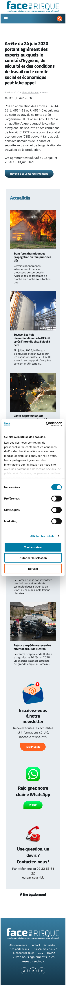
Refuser (33, 568)
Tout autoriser (33, 547)
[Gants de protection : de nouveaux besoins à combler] (33, 375)
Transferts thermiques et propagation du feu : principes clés (32, 257)
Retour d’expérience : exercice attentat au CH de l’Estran (32, 647)
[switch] (56, 498)
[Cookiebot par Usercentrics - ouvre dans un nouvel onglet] (46, 424)
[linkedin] (33, 970)
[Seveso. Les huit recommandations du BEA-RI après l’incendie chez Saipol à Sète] (33, 293)
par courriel (34, 877)
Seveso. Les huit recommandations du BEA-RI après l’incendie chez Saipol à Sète (32, 340)
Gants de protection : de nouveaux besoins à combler (31, 417)
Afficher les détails (42, 536)
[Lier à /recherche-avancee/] (59, 18)
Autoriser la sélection (33, 557)
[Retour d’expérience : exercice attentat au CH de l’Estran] (33, 604)
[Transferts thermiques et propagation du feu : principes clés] (33, 212)
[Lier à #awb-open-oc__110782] (5, 18)
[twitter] (24, 970)
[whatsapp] (41, 970)
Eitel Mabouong (30, 92)
